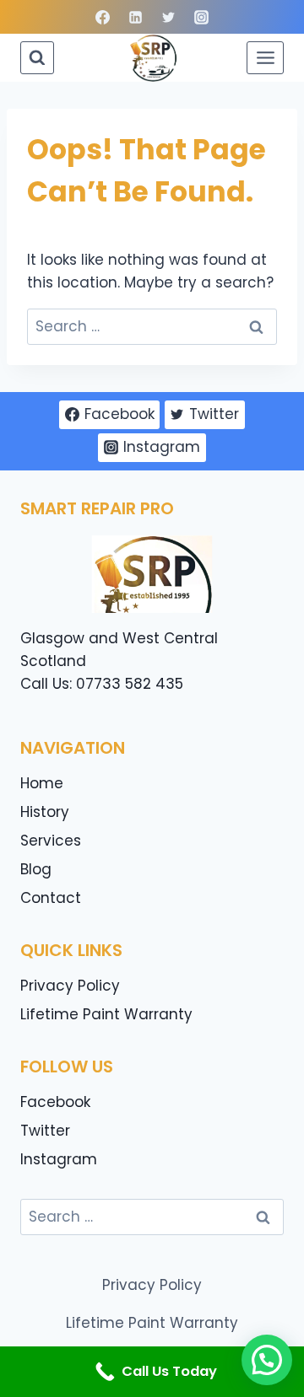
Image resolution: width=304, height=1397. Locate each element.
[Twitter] (169, 17)
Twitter (45, 1130)
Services (50, 840)
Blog (36, 869)
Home (41, 783)
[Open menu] (265, 57)
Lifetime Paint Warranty (106, 1014)
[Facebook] (102, 17)
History (44, 812)
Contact (50, 898)
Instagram (58, 1159)
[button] (267, 1360)
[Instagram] (201, 17)
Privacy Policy (70, 985)
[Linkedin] (135, 17)
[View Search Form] (37, 58)
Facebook (55, 1102)
